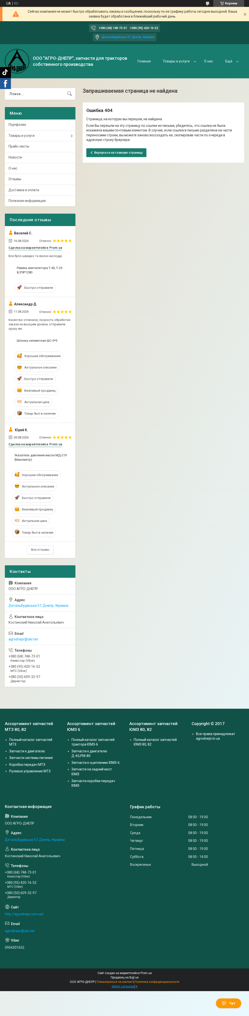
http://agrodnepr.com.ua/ (24, 914)
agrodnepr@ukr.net (23, 639)
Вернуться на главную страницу (118, 152)
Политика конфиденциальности (157, 982)
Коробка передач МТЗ (27, 765)
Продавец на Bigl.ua (125, 977)
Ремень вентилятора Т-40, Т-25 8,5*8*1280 (39, 270)
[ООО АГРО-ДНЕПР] (17, 61)
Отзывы (15, 179)
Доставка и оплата (24, 190)
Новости (15, 157)
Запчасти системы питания (31, 758)
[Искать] (69, 94)
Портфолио (17, 125)
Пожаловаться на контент (115, 982)
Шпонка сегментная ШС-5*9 (37, 340)
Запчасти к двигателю (27, 751)
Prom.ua (146, 973)
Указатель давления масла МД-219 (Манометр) (40, 457)
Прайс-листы (19, 146)
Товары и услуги (176, 61)
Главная (144, 61)
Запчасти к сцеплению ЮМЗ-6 (95, 763)
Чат (232, 1003)
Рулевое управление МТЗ (30, 771)
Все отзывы (40, 549)
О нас (208, 61)
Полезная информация (27, 201)
